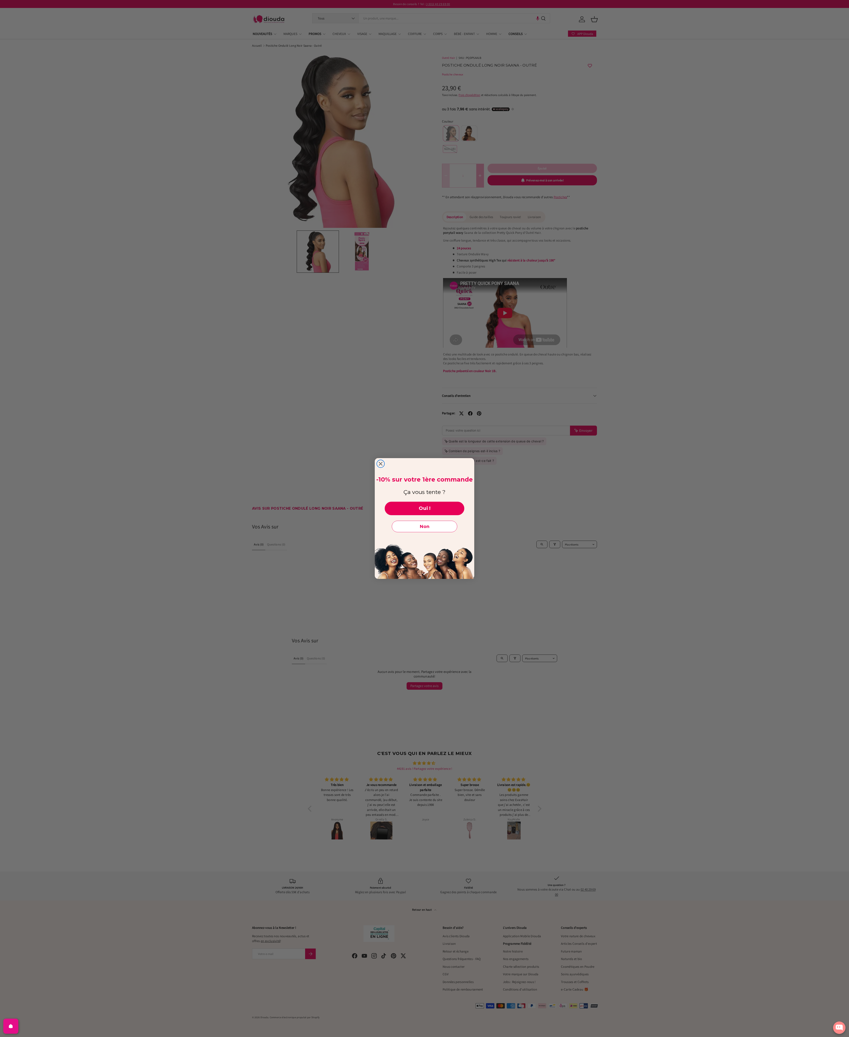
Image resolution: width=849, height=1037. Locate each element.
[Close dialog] (380, 464)
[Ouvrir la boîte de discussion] (839, 1028)
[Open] (10, 1026)
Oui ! (424, 508)
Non (424, 526)
